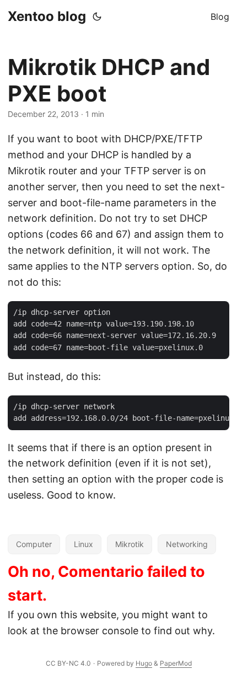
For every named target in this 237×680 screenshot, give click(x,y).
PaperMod (176, 663)
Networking (187, 544)
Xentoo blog (47, 16)
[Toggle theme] (97, 16)
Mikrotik (129, 544)
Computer (34, 544)
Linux (83, 544)
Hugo (144, 663)
